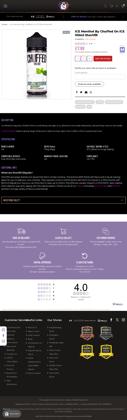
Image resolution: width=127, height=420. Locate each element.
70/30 (99, 102)
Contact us (12, 354)
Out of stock (102, 58)
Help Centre (34, 335)
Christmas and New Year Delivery (13, 331)
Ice (89, 107)
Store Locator (34, 373)
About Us (32, 327)
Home (4, 24)
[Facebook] (111, 321)
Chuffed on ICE (114, 102)
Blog (30, 339)
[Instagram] (123, 321)
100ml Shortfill (85, 102)
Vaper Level (33, 331)
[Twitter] (117, 321)
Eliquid (80, 107)
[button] (88, 320)
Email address (81, 73)
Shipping (87, 52)
